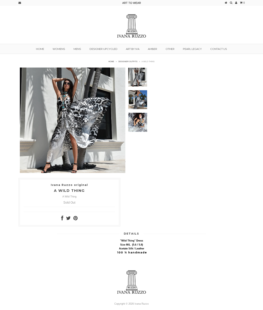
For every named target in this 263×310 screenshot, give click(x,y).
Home (40, 48)
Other (170, 48)
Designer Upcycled (103, 48)
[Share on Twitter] (68, 219)
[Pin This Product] (75, 219)
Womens (59, 48)
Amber (152, 48)
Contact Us (218, 48)
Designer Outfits (127, 61)
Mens (77, 48)
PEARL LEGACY (192, 48)
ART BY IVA (132, 48)
